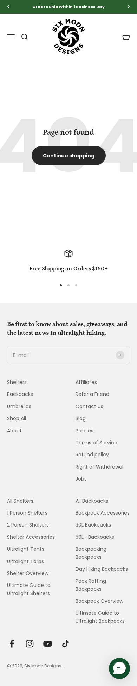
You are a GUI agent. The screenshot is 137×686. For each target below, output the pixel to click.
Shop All (16, 418)
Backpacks (20, 394)
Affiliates (86, 382)
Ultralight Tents (25, 549)
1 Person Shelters (27, 512)
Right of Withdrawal (99, 466)
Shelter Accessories (31, 537)
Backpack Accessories (103, 512)
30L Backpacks (93, 524)
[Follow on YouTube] (47, 643)
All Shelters (20, 500)
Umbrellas (19, 406)
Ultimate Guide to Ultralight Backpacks (100, 616)
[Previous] (8, 7)
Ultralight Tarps (25, 561)
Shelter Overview (27, 573)
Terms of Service (96, 442)
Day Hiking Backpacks (102, 569)
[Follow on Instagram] (29, 643)
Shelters (17, 382)
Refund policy (92, 454)
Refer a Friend (92, 394)
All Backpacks (92, 500)
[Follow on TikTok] (65, 643)
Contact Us (89, 406)
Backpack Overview (99, 601)
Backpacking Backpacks (91, 552)
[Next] (129, 7)
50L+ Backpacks (95, 537)
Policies (84, 430)
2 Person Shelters (28, 524)
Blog (81, 418)
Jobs (81, 478)
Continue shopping (68, 155)
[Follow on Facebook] (12, 643)
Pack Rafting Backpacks (91, 584)
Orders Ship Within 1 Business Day (68, 6)
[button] (119, 668)
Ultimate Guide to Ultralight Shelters (29, 589)
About (14, 430)
